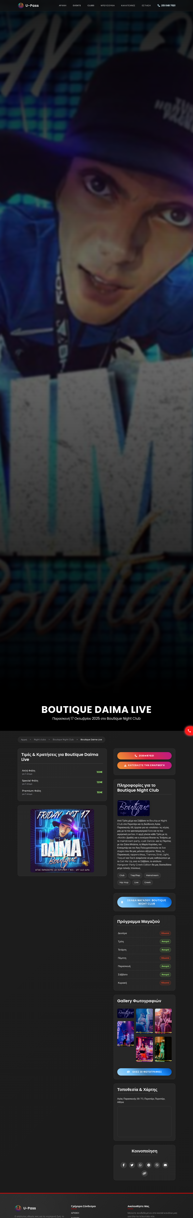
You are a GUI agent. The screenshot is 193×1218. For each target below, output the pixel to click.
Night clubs (40, 739)
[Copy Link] (144, 1173)
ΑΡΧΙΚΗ (62, 5)
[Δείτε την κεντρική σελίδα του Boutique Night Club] (133, 808)
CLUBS (90, 5)
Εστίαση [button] (146, 5)
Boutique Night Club (63, 739)
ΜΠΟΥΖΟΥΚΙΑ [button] (108, 5)
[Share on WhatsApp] (140, 1165)
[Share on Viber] (157, 1165)
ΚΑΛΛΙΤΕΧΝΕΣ (128, 5)
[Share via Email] (165, 1165)
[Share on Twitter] (132, 1165)
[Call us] (189, 731)
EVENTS (77, 5)
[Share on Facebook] (124, 1165)
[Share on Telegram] (149, 1165)
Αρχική (24, 739)
